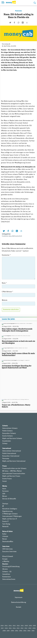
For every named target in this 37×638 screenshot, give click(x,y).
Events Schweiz (7, 436)
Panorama (18, 11)
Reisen (4, 539)
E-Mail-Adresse (7, 292)
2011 (26, 628)
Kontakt (18, 607)
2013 (18, 628)
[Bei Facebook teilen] (14, 22)
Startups (5, 504)
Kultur (4, 534)
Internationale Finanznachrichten (13, 473)
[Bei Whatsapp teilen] (18, 22)
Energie (4, 559)
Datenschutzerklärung (18, 602)
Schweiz (5, 426)
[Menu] (3, 2)
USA (3, 494)
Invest (4, 481)
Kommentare (6, 577)
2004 (20, 630)
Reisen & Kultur (7, 531)
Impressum (18, 597)
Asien (4, 489)
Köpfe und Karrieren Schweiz (12, 438)
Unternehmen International (11, 451)
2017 (2, 628)
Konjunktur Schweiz (9, 433)
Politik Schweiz (7, 431)
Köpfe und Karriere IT (9, 519)
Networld (5, 526)
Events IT (5, 521)
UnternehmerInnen (8, 579)
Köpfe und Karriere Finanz (11, 476)
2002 (28, 630)
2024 (10, 625)
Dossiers (5, 564)
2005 (16, 630)
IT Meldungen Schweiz (10, 514)
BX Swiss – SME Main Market (12, 471)
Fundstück (5, 236)
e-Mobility (5, 561)
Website (4, 300)
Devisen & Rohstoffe (9, 499)
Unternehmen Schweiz (9, 428)
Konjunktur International (10, 456)
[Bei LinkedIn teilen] (22, 22)
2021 (22, 625)
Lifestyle (5, 536)
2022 (18, 625)
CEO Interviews (7, 549)
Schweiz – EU (6, 571)
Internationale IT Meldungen (12, 516)
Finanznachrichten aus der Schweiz (14, 468)
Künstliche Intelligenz (9, 509)
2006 (12, 630)
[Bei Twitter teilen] (10, 22)
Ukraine (5, 569)
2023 (14, 625)
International (6, 448)
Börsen (4, 496)
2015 (10, 628)
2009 (33, 628)
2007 (8, 630)
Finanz (4, 466)
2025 (6, 625)
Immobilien (6, 574)
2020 (26, 625)
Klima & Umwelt (7, 556)
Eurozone (5, 491)
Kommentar (6, 255)
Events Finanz (7, 479)
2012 (22, 628)
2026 (2, 625)
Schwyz (4, 443)
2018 (34, 625)
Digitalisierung (7, 511)
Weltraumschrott (17, 236)
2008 (4, 630)
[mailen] (26, 22)
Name (4, 283)
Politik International (9, 453)
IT (3, 506)
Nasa (10, 236)
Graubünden (6, 441)
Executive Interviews (9, 551)
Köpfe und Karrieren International (13, 461)
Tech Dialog (6, 524)
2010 (29, 628)
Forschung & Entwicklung (10, 566)
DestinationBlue (7, 541)
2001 (33, 630)
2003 (24, 630)
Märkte (4, 486)
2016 (6, 628)
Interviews (5, 546)
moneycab (7, 44)
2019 (30, 625)
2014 (14, 628)
